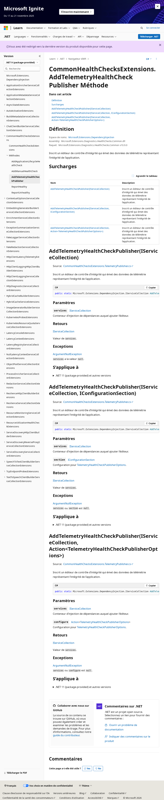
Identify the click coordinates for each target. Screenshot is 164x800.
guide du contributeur (66, 735)
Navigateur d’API (77, 58)
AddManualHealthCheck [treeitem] (24, 171)
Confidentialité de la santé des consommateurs (28, 797)
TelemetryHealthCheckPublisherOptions (101, 465)
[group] (106, 293)
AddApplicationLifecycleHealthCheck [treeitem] (26, 163)
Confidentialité (116, 793)
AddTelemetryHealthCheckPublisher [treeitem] (26, 178)
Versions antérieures (64, 793)
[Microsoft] (6, 28)
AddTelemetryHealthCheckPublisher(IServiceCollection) (81, 108)
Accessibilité (94, 797)
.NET (62, 58)
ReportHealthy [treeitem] (19, 186)
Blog (81, 793)
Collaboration (97, 793)
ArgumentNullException (67, 354)
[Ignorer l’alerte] (157, 6)
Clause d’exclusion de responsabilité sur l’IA (26, 793)
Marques (112, 797)
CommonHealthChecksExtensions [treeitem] (24, 147)
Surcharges (58, 104)
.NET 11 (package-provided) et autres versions (83, 375)
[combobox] (22, 62)
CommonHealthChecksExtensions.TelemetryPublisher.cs (97, 266)
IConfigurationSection (81, 460)
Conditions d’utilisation (71, 797)
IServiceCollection (80, 310)
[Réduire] (40, 56)
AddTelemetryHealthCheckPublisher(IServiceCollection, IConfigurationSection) (93, 112)
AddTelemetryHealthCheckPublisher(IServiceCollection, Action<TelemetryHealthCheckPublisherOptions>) (81, 119)
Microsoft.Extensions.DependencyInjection (91, 137)
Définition (57, 100)
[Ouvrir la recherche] (142, 28)
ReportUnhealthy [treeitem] (21, 192)
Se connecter (153, 27)
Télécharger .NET (149, 36)
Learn (52, 58)
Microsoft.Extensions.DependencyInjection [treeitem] (17, 77)
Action (75, 622)
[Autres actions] (156, 59)
